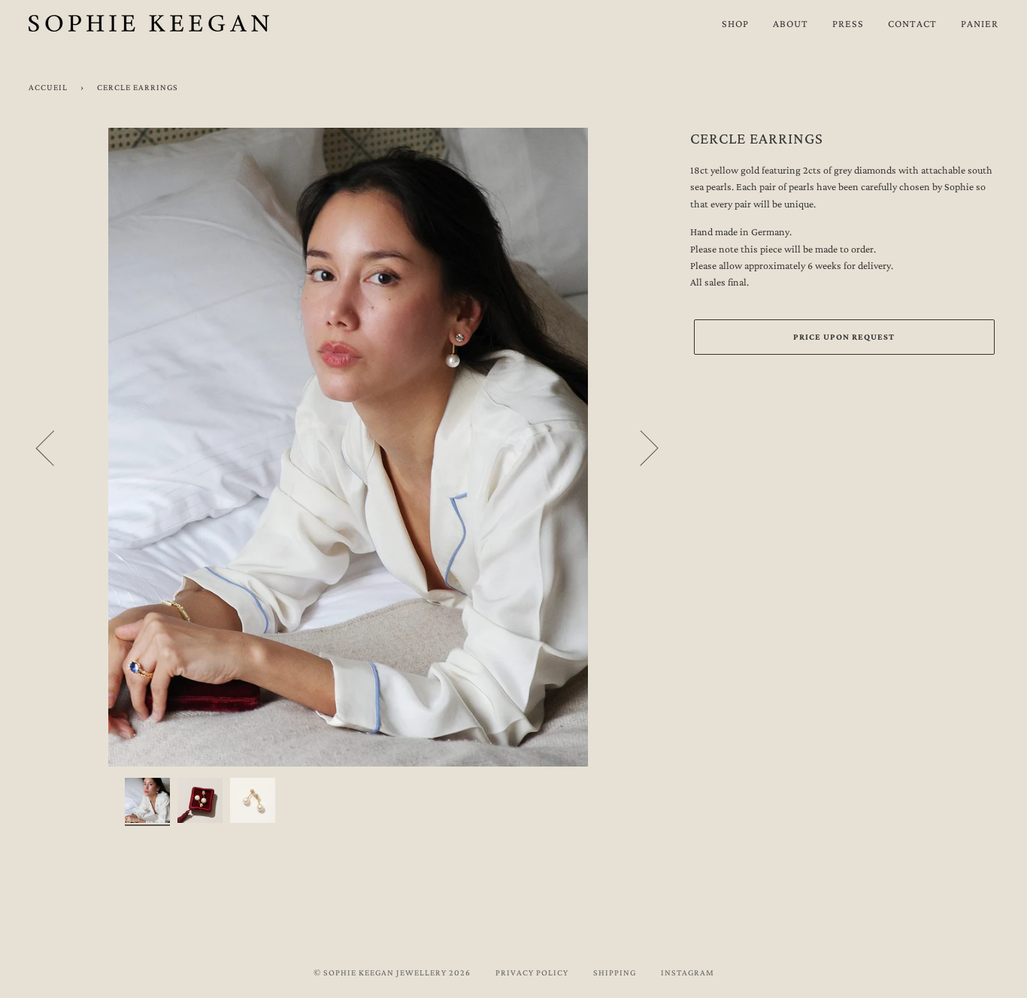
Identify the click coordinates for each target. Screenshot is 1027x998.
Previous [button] (54, 447)
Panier (979, 23)
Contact (912, 23)
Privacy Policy (531, 972)
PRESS (848, 23)
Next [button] (640, 447)
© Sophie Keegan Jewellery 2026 (392, 972)
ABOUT (790, 23)
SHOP (735, 23)
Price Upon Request (844, 336)
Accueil (48, 87)
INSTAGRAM (687, 972)
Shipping (614, 972)
